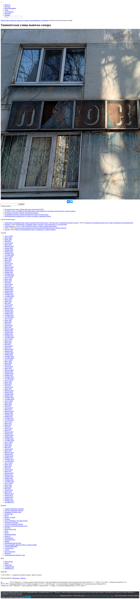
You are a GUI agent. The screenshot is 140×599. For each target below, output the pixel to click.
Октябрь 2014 (9, 480)
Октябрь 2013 (9, 500)
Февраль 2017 (9, 432)
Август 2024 (9, 277)
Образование (9, 538)
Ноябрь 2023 (9, 293)
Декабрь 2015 (9, 456)
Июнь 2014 (8, 487)
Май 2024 (8, 282)
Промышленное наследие (13, 543)
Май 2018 (8, 406)
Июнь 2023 (8, 301)
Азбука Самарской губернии (14, 510)
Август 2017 (9, 421)
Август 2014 (9, 483)
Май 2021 (8, 344)
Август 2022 (9, 318)
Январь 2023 (9, 310)
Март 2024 (8, 286)
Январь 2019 (9, 392)
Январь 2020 (9, 372)
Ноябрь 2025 (9, 251)
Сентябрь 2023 (9, 296)
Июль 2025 (8, 258)
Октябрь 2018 (9, 397)
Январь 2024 (9, 289)
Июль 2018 (8, 402)
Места (7, 533)
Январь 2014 (9, 495)
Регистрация (9, 561)
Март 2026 (8, 244)
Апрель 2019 (9, 387)
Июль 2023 (8, 299)
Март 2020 (8, 368)
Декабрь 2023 (9, 291)
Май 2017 (8, 426)
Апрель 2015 (9, 469)
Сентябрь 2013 (9, 502)
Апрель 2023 (9, 305)
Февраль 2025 (9, 267)
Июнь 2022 (8, 322)
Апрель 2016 (9, 449)
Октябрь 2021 (9, 335)
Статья (7, 550)
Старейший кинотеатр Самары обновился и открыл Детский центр (26, 214)
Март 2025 (8, 265)
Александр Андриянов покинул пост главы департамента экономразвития (109, 223)
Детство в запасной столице (14, 524)
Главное (7, 519)
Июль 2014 (8, 485)
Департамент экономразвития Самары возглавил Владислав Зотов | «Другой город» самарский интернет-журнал (41, 223)
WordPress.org (9, 568)
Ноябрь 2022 (9, 313)
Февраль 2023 (9, 308)
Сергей (7, 229)
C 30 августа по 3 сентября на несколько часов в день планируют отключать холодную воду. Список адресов (40, 211)
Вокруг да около (10, 517)
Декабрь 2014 (9, 476)
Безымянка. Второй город (13, 512)
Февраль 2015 (9, 473)
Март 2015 (8, 471)
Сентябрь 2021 (9, 337)
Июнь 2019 (8, 384)
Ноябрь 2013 (9, 499)
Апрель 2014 (9, 490)
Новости (7, 5)
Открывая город (10, 539)
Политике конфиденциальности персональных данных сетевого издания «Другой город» (30, 595)
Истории (7, 6)
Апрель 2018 (9, 408)
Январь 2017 (9, 433)
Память (7, 541)
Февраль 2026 (9, 246)
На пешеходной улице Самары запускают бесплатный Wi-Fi (24, 209)
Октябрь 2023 (9, 294)
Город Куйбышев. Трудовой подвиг (16, 521)
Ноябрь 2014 (9, 478)
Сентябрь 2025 (9, 255)
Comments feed (9, 567)
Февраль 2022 (9, 329)
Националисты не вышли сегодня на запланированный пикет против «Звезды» (41, 228)
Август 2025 (9, 256)
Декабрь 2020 (9, 353)
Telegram (23, 578)
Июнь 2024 (8, 281)
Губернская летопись (11, 522)
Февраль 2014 (9, 493)
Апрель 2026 (9, 243)
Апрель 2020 (9, 366)
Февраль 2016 (9, 452)
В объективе (9, 514)
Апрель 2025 (9, 263)
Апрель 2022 (9, 325)
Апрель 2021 (9, 346)
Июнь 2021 (8, 342)
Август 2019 (9, 380)
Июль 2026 (8, 238)
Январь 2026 (9, 248)
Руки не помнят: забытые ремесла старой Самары (21, 545)
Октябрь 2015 (9, 459)
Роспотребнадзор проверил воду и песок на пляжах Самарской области (28, 216)
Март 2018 (8, 409)
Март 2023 (8, 306)
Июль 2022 (8, 320)
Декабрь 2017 (9, 414)
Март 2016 (8, 451)
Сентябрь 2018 (9, 399)
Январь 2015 (9, 475)
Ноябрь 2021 (9, 334)
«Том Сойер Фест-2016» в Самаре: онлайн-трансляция (38, 226)
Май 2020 (8, 365)
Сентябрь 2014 (9, 481)
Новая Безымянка (10, 8)
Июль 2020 (8, 361)
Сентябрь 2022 (9, 317)
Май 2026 (8, 241)
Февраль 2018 (9, 411)
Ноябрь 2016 (9, 437)
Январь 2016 (9, 454)
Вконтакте (16, 578)
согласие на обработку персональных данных (100, 595)
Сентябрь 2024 (9, 275)
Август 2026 (9, 236)
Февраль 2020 (9, 370)
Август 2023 (9, 298)
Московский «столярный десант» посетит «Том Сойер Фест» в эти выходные (41, 224)
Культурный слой (10, 529)
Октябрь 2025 (9, 253)
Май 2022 (8, 323)
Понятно (28, 597)
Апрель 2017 (9, 428)
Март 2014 (8, 492)
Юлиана (7, 224)
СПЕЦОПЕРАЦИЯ (11, 546)
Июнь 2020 (8, 363)
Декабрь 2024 (9, 270)
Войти (7, 563)
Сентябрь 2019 (9, 378)
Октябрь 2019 (9, 377)
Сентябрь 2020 (9, 358)
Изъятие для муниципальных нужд (16, 526)
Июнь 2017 (8, 425)
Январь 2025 (9, 268)
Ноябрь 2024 (9, 272)
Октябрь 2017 (9, 418)
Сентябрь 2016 (9, 440)
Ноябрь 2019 (9, 375)
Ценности (8, 553)
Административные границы (14, 509)
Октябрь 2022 (9, 315)
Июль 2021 (8, 341)
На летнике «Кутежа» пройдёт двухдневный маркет (21, 213)
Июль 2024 (8, 279)
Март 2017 (8, 430)
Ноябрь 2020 (9, 354)
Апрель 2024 (9, 284)
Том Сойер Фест (10, 551)
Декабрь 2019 (9, 373)
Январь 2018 (9, 413)
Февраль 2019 (9, 390)
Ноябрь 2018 (9, 396)
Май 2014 (8, 488)
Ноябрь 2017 (9, 416)
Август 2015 (9, 463)
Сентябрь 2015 (9, 461)
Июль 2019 (8, 382)
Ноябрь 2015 (9, 457)
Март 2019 (8, 389)
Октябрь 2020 (9, 356)
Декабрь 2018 (9, 394)
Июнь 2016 (8, 445)
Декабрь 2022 (9, 311)
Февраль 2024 (9, 287)
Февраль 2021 (9, 349)
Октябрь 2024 (9, 274)
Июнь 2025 (8, 260)
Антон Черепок (10, 226)
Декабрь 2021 (9, 332)
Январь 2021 (9, 351)
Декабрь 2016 (9, 435)
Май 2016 (8, 447)
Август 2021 (9, 339)
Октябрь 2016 (9, 438)
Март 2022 (8, 327)
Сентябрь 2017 (9, 420)
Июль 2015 (8, 464)
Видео (7, 515)
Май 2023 (8, 303)
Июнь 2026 (8, 239)
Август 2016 (9, 442)
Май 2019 (8, 385)
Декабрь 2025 (9, 250)
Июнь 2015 (8, 466)
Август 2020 (9, 360)
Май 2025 (8, 262)
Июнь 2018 (8, 404)
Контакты (8, 13)
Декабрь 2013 (9, 497)
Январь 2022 (9, 330)
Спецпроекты (9, 11)
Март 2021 (8, 347)
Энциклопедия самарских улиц (15, 555)
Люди (6, 10)
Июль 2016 (8, 444)
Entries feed (8, 565)
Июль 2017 (8, 423)
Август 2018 (9, 401)
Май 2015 (8, 468)
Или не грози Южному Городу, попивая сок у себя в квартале (36, 229)
